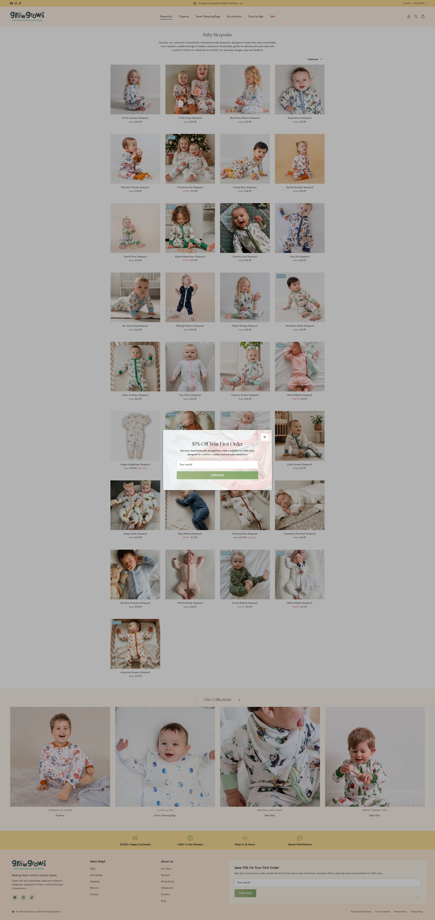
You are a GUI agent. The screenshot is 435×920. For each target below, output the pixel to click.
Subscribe (217, 475)
